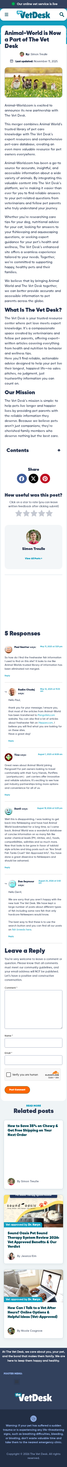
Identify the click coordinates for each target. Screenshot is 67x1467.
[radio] (18, 514)
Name (9, 1036)
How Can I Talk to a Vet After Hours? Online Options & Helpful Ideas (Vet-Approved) (33, 1312)
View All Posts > (33, 558)
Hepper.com (46, 723)
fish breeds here (21, 930)
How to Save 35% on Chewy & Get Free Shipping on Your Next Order (33, 1130)
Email (8, 1053)
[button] (22, 478)
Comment (11, 988)
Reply (7, 676)
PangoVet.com (46, 715)
